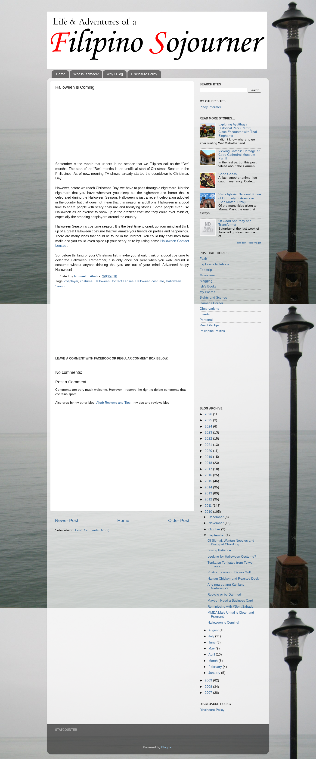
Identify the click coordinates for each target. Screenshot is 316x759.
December (216, 517)
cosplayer (71, 281)
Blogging (206, 281)
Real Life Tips (210, 325)
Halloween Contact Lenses (113, 281)
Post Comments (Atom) (92, 530)
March (213, 660)
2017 (209, 469)
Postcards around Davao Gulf (229, 572)
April (212, 654)
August (214, 630)
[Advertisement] (122, 126)
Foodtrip (206, 270)
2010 (209, 511)
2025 (209, 420)
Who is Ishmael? (86, 74)
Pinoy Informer (210, 107)
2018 (209, 463)
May (212, 648)
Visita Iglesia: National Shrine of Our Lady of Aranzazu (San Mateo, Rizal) (239, 198)
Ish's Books (208, 286)
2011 (209, 505)
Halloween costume (149, 281)
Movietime (207, 275)
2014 (209, 487)
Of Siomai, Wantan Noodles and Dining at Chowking (231, 542)
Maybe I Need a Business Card (230, 600)
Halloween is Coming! (223, 622)
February (215, 666)
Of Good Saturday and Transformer (234, 222)
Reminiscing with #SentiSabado (231, 606)
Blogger (166, 747)
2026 (209, 414)
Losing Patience (219, 550)
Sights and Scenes (213, 297)
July (211, 636)
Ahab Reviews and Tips (113, 402)
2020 (209, 451)
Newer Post (66, 520)
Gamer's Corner (211, 303)
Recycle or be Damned (224, 594)
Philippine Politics (212, 331)
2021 (209, 445)
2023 (209, 432)
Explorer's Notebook (214, 264)
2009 (209, 680)
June (212, 642)
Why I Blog (114, 74)
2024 (209, 426)
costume (86, 281)
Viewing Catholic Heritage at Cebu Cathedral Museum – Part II (239, 154)
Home (60, 74)
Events (205, 314)
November (216, 523)
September (217, 535)
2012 (209, 499)
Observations (209, 308)
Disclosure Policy (144, 74)
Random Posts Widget (249, 242)
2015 (209, 481)
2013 (209, 493)
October (214, 529)
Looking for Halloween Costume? (232, 556)
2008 (209, 686)
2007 (209, 692)
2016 (209, 475)
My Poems (207, 292)
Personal (206, 320)
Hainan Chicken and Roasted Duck (233, 578)
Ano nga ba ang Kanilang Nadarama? (226, 586)
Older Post (178, 520)
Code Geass (227, 174)
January (214, 673)
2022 (209, 438)
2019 (209, 457)
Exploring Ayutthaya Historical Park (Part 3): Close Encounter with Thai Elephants (237, 130)
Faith (203, 258)
